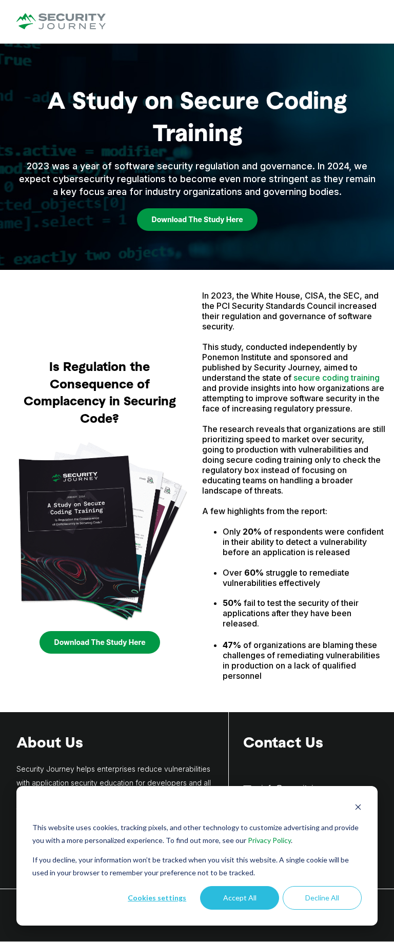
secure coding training (336, 377)
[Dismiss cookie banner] (358, 808)
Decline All (322, 897)
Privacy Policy (269, 840)
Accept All (240, 897)
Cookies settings (157, 897)
